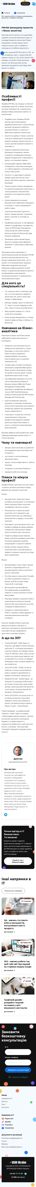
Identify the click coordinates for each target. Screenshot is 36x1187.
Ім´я (6, 1047)
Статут (4, 1141)
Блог (3, 1104)
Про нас (5, 1101)
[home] (8, 3)
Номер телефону (11, 1057)
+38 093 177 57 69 (16, 1173)
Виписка (5, 1144)
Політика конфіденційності (12, 1138)
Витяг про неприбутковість (12, 1147)
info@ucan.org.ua (18, 1177)
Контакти (5, 1107)
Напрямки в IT (7, 1098)
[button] (33, 4)
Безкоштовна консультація (25, 3)
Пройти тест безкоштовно (18, 861)
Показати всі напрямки (13, 891)
